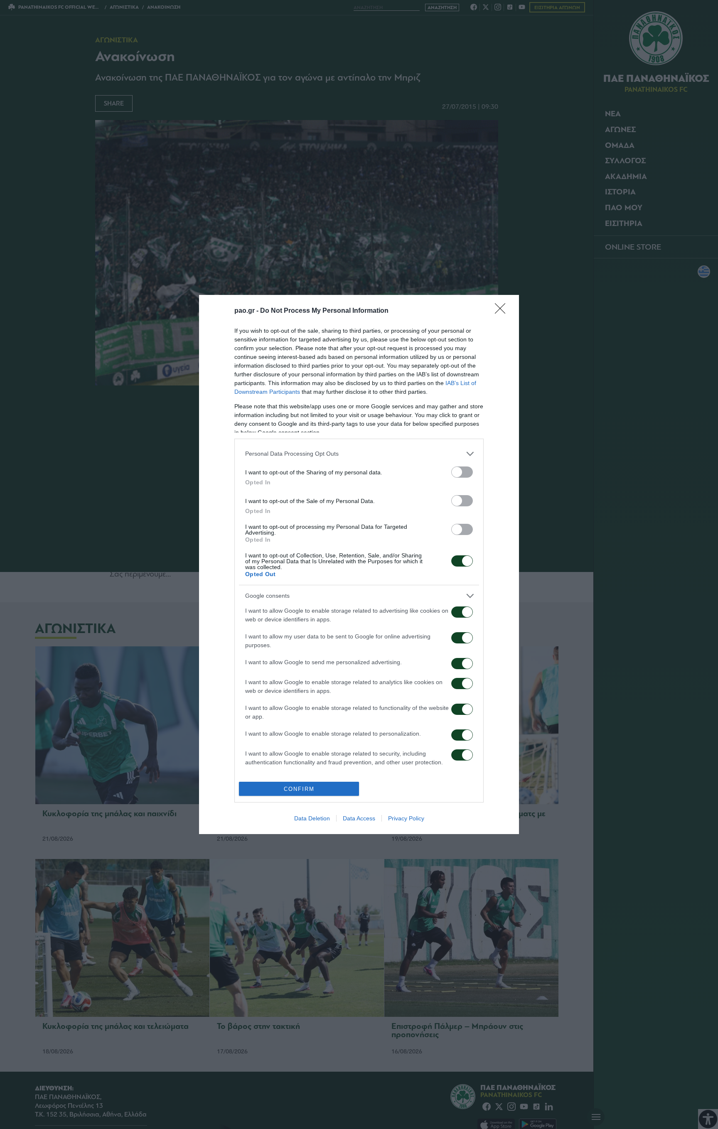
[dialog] (359, 564)
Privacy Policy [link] (406, 818)
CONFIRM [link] (299, 789)
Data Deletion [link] (312, 818)
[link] (503, 311)
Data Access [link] (359, 818)
